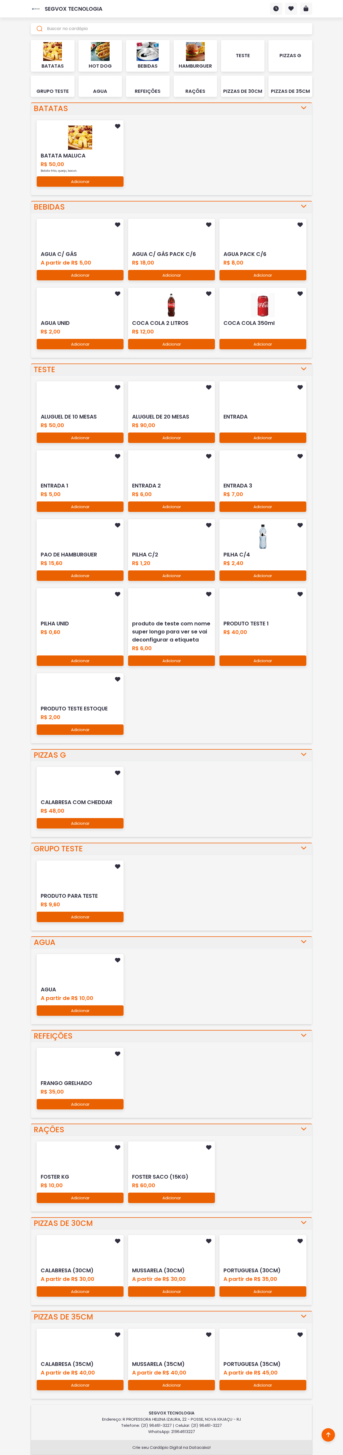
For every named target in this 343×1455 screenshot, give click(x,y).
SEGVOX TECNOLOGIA (73, 9)
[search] (171, 28)
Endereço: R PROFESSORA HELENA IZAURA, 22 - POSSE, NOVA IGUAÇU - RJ (171, 1419)
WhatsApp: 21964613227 (171, 1431)
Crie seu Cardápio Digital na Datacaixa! (171, 1447)
